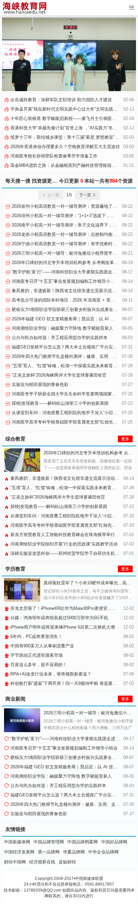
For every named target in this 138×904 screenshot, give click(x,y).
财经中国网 (15, 861)
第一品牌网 (49, 851)
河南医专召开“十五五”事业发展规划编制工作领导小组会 (64, 281)
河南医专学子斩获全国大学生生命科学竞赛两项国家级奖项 (67, 393)
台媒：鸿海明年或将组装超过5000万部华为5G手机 (58, 617)
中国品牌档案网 (82, 841)
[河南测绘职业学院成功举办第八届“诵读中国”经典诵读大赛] (69, 54)
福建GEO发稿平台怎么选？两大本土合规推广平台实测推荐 (68, 346)
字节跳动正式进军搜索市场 (36, 655)
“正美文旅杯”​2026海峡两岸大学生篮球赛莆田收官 (58, 375)
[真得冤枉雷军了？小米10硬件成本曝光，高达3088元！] (22, 590)
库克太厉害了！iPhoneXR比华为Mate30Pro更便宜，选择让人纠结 (73, 608)
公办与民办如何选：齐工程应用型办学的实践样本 (59, 337)
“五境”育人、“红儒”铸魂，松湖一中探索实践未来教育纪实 (66, 365)
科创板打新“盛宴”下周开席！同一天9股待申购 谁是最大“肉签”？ (71, 683)
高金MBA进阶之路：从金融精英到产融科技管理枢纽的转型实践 (71, 165)
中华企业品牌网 (103, 851)
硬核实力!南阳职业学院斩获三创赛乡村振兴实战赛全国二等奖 (70, 309)
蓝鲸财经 (67, 861)
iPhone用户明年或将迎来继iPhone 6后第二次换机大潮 (62, 627)
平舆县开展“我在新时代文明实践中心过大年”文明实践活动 (65, 109)
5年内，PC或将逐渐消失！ (35, 636)
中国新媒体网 (17, 841)
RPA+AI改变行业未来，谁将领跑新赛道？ (50, 673)
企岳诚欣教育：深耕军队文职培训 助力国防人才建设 (60, 99)
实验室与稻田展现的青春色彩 (39, 384)
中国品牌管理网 (48, 841)
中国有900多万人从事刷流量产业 (41, 645)
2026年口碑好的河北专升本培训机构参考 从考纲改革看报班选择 (73, 262)
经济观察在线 (42, 861)
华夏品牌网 (74, 851)
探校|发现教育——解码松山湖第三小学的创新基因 (59, 403)
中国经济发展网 (19, 851)
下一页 (85, 195)
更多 (125, 439)
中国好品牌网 (114, 841)
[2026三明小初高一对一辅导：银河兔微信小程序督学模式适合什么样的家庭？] (22, 720)
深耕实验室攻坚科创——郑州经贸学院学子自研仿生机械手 (66, 553)
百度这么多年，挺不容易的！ (38, 664)
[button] (66, 84)
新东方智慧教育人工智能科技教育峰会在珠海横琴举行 (62, 534)
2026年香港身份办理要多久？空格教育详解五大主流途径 (64, 146)
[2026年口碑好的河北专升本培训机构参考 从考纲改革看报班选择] (22, 460)
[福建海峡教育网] (24, 7)
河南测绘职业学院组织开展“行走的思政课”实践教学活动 (63, 543)
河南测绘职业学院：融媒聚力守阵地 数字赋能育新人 (61, 328)
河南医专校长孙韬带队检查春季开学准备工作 (53, 155)
